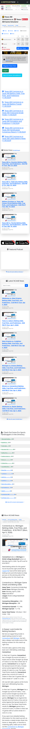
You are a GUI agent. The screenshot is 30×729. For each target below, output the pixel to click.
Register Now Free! (9, 66)
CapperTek (4, 25)
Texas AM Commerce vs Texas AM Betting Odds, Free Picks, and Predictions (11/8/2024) (13, 94)
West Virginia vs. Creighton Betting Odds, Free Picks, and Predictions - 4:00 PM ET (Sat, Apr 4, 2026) (13, 344)
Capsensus (6, 33)
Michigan (16, 646)
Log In (5, 71)
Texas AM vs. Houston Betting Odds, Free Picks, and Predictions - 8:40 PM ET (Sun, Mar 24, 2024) (14, 164)
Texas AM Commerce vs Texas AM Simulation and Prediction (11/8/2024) (12, 121)
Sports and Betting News (12, 519)
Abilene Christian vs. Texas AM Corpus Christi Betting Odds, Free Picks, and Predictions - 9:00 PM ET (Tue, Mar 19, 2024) (14, 204)
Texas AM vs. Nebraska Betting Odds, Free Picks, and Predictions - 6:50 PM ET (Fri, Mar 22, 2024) (15, 183)
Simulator (24, 30)
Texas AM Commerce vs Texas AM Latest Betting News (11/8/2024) (14, 138)
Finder (17, 30)
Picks (5, 30)
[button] (27, 2)
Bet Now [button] (25, 19)
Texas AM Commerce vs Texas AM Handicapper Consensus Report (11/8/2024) (14, 130)
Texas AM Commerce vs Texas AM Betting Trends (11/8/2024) (12, 104)
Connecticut (6, 646)
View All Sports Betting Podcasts (15, 271)
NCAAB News (16, 150)
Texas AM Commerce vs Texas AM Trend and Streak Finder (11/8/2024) (12, 112)
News (13, 33)
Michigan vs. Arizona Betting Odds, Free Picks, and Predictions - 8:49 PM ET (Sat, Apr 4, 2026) (14, 368)
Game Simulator (11, 25)
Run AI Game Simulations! (12, 75)
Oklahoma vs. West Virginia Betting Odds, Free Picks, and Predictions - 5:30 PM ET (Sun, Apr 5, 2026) (13, 301)
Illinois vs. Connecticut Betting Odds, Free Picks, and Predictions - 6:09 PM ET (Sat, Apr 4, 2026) (14, 388)
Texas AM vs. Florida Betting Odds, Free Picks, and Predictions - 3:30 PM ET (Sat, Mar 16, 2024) (14, 224)
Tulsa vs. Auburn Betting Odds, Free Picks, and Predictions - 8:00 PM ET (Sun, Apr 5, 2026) (13, 323)
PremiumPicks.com (6, 618)
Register (7, 60)
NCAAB (16, 25)
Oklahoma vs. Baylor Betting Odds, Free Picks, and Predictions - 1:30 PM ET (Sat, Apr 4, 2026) (14, 409)
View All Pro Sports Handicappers (15, 502)
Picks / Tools (22, 48)
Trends (11, 30)
